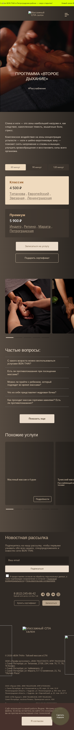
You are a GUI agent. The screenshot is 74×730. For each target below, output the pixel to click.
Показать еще (37, 418)
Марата (44, 226)
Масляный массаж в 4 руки (21, 479)
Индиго (15, 226)
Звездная (17, 198)
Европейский (38, 193)
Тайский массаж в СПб (36, 655)
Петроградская (22, 231)
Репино (30, 226)
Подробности (42, 499)
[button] (9, 337)
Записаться (51, 603)
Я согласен (37, 721)
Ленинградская (39, 198)
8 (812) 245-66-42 (26, 594)
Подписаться (37, 569)
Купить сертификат (26, 603)
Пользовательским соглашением (40, 581)
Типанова (17, 193)
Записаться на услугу (37, 246)
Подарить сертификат (37, 258)
